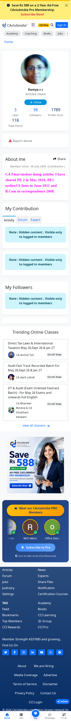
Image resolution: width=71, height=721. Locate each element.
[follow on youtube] (41, 652)
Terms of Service (25, 684)
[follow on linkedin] (32, 652)
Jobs (60, 33)
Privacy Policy (24, 693)
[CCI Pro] (35, 465)
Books (47, 33)
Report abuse (22, 141)
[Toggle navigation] (33, 25)
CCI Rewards (11, 627)
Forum (7, 576)
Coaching (31, 33)
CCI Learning (47, 615)
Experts (43, 576)
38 (35, 109)
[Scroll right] (66, 33)
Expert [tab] (35, 220)
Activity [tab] (9, 220)
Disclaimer (50, 684)
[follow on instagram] (23, 652)
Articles (7, 570)
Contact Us (48, 693)
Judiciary (8, 588)
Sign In (61, 25)
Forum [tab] (22, 220)
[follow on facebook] (14, 652)
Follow (37, 102)
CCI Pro (43, 627)
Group (47, 621)
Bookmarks (10, 615)
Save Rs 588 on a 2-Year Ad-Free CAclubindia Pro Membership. (34, 9)
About (22, 666)
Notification (46, 588)
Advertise (50, 675)
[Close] (66, 5)
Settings (8, 594)
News (42, 570)
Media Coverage (25, 675)
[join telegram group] (59, 652)
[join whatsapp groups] (50, 652)
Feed (5, 609)
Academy (12, 33)
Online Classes (35, 332)
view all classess (34, 425)
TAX (5, 603)
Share (61, 159)
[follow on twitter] (5, 652)
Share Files (45, 582)
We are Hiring (44, 666)
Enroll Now (54, 354)
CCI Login (35, 702)
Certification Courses (53, 594)
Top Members (12, 621)
